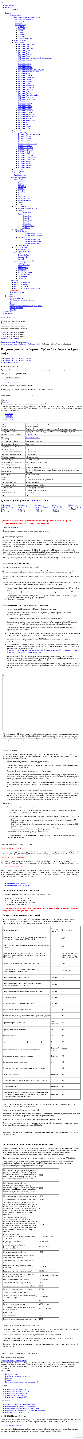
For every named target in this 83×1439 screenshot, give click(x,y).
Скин (20, 202)
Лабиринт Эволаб (24, 128)
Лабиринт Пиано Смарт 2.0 (28, 95)
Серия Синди (27, 222)
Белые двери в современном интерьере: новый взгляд (25, 1410)
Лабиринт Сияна (24, 105)
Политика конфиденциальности (13, 1425)
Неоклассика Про (24, 200)
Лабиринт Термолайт (26, 114)
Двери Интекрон (20, 132)
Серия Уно (26, 228)
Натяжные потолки (17, 292)
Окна (11, 294)
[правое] (4, 402)
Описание (9, 414)
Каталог (8, 13)
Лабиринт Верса (24, 52)
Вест (20, 183)
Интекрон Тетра (24, 163)
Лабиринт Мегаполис (26, 85)
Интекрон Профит (25, 152)
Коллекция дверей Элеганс (32, 235)
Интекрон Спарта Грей (26, 159)
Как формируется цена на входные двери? (20, 1406)
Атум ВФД (22, 263)
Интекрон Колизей (25, 142)
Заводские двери (20, 40)
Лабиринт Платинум (26, 97)
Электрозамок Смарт (26, 38)
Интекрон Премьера (25, 150)
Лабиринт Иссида (24, 64)
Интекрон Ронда (24, 153)
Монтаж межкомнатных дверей (18, 885)
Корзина (8, 7)
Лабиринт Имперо (25, 60)
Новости (13, 310)
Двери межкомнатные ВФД (24, 261)
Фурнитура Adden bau (22, 282)
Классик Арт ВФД (25, 273)
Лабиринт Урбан (24, 122)
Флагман (21, 36)
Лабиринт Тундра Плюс (27, 120)
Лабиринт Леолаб (24, 79)
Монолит (21, 29)
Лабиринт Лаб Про (25, 75)
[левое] (4, 400)
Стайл (20, 31)
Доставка (13, 302)
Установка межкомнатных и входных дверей (26, 306)
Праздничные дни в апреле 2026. (17, 1391)
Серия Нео (26, 218)
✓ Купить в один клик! (13, 382)
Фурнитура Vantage (21, 286)
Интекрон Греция (24, 138)
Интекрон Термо (24, 161)
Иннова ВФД (23, 271)
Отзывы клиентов (16, 308)
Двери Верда (18, 230)
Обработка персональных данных (22, 300)
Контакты (8, 313)
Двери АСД (18, 169)
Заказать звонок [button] (22, 342)
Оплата (12, 304)
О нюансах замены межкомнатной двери (20, 1404)
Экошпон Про (23, 257)
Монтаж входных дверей (16, 883)
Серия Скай (26, 224)
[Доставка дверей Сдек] (32, 652)
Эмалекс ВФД (23, 278)
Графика (21, 189)
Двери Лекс (18, 23)
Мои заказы (9, 5)
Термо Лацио (23, 34)
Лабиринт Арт (23, 46)
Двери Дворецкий (20, 247)
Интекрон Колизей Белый (27, 144)
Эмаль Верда (23, 245)
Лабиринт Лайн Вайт (26, 77)
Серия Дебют (27, 216)
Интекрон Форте (24, 167)
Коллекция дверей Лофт (31, 239)
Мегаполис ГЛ (23, 198)
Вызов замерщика (16, 298)
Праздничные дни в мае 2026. (16, 1389)
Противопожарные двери (23, 19)
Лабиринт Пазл (24, 91)
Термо (20, 32)
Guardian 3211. (31, 434)
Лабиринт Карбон (24, 66)
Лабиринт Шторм (24, 126)
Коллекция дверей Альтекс (32, 233)
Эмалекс (21, 210)
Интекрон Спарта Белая (27, 157)
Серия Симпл (27, 220)
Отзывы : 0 (9, 420)
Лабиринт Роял (23, 101)
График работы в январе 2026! (16, 1397)
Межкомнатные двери (18, 177)
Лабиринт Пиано (24, 93)
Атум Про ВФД (24, 265)
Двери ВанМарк (20, 206)
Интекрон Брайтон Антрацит (29, 134)
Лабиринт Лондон (25, 81)
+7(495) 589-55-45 (7, 332)
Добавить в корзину (12, 378)
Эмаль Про (22, 259)
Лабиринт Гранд (24, 56)
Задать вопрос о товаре (9, 362)
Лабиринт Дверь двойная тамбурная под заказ (35, 58)
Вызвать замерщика (8, 342)
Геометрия (22, 187)
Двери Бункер (19, 21)
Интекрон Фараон (25, 165)
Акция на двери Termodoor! (15, 1395)
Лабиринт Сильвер (25, 103)
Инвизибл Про (23, 255)
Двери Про (18, 130)
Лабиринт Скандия (25, 109)
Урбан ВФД (22, 276)
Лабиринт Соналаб (25, 113)
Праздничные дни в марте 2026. (17, 1393)
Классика (21, 193)
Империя (21, 191)
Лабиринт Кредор (24, 73)
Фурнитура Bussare (21, 284)
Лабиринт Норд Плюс (26, 87)
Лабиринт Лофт (24, 83)
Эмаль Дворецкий (25, 251)
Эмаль (20, 214)
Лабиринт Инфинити (26, 62)
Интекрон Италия (24, 140)
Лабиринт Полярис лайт (27, 99)
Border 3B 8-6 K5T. (33, 438)
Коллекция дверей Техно (31, 243)
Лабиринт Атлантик (25, 48)
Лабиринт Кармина (25, 68)
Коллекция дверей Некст (31, 241)
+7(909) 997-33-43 (7, 334)
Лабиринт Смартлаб (25, 111)
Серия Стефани (28, 226)
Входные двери (15, 15)
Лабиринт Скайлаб (25, 107)
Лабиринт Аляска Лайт (26, 44)
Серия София (27, 212)
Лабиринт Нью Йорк (26, 89)
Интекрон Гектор (24, 136)
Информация (10, 296)
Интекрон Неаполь (25, 146)
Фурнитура (14, 280)
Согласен (57, 1431)
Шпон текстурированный (27, 208)
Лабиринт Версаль (25, 54)
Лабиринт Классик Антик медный (31, 70)
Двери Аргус (18, 173)
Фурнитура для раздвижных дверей (27, 288)
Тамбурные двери (20, 175)
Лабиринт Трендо (24, 118)
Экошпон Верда (24, 237)
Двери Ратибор (19, 171)
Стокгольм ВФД (24, 274)
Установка (9, 418)
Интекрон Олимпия (25, 148)
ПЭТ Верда (22, 232)
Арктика (21, 27)
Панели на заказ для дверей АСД (17, 1412)
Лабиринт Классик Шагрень (28, 72)
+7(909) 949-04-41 (7, 336)
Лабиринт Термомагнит (27, 116)
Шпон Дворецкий (24, 249)
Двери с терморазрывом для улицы (27, 17)
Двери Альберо (19, 179)
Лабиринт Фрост (24, 124)
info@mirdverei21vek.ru (9, 338)
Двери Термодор (20, 25)
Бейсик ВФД (23, 267)
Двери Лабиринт (20, 42)
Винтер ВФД (23, 269)
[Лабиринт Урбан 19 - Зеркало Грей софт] (16, 358)
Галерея (21, 185)
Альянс (21, 181)
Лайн (20, 194)
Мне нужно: (5, 374)
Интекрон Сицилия (25, 155)
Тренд (20, 204)
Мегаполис (22, 196)
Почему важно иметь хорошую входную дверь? (22, 1408)
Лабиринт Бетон (24, 50)
